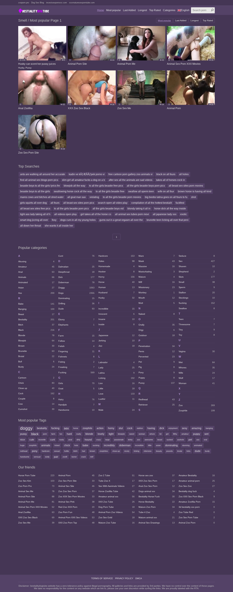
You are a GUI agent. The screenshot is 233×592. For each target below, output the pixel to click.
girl (167, 434)
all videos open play (65, 214)
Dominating (76, 298)
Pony (157, 372)
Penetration (157, 346)
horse (75, 428)
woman (142, 434)
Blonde (36, 335)
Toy (197, 335)
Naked (157, 314)
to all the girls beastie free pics (106, 185)
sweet (131, 434)
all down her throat (30, 225)
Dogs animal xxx (157, 491)
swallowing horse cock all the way (73, 191)
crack (83, 457)
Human (116, 287)
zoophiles (104, 451)
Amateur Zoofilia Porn (197, 501)
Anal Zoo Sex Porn (157, 486)
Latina (116, 373)
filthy (175, 434)
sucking (96, 445)
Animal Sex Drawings (157, 522)
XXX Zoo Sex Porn (157, 481)
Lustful (116, 399)
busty (207, 451)
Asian (36, 287)
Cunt (76, 256)
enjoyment (173, 428)
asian (158, 445)
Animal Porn (76, 475)
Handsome (76, 410)
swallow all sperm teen (141, 191)
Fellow (76, 341)
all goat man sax (76, 197)
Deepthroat (76, 272)
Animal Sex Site (76, 486)
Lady (116, 367)
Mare (157, 256)
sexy (184, 428)
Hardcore (116, 256)
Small (197, 282)
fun (61, 434)
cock (129, 428)
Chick (36, 383)
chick (67, 445)
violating (94, 197)
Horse (116, 282)
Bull (36, 361)
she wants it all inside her (59, 225)
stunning (186, 445)
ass (197, 440)
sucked (170, 440)
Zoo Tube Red (197, 512)
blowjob (121, 434)
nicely (126, 451)
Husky (21, 67)
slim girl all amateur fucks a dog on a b (83, 180)
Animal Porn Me (36, 501)
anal (70, 440)
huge (22, 445)
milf (91, 457)
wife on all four (166, 191)
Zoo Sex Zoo (197, 486)
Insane (116, 319)
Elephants (76, 324)
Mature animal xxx (157, 517)
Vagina (197, 351)
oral (205, 440)
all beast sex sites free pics (35, 208)
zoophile (87, 428)
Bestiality (36, 319)
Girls (76, 383)
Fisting (76, 362)
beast (159, 440)
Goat (76, 388)
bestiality (42, 428)
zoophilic (33, 445)
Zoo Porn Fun (76, 512)
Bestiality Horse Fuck (157, 496)
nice (22, 439)
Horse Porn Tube (36, 475)
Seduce (197, 256)
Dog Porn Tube (116, 507)
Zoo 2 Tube (116, 475)
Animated (36, 282)
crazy (98, 440)
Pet (157, 362)
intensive (148, 451)
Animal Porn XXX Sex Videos (76, 517)
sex (66, 428)
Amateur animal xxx (116, 496)
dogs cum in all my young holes (78, 220)
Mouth (157, 297)
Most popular (113, 10)
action (100, 428)
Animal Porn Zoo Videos (116, 512)
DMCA (138, 578)
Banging (36, 309)
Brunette (36, 351)
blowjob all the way (74, 185)
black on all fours (165, 174)
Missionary (157, 287)
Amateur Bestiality (197, 475)
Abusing (36, 261)
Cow (36, 404)
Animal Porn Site (36, 496)
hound (88, 439)
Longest (142, 10)
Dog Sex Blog (37, 2)
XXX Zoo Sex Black (36, 517)
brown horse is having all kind (194, 191)
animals (45, 445)
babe (85, 445)
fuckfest (180, 202)
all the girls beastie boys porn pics (146, 185)
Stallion (197, 292)
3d (160, 434)
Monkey (157, 292)
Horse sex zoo (157, 475)
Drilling (76, 303)
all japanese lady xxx (164, 214)
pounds (169, 451)
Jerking (116, 340)
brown (92, 451)
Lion (116, 383)
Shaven (197, 266)
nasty (61, 440)
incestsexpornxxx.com (56, 2)
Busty (36, 366)
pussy (23, 434)
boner (74, 457)
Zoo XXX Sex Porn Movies (76, 496)
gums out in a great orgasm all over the (121, 220)
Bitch (36, 324)
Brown (36, 346)
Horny (116, 277)
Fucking (76, 372)
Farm (76, 335)
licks (188, 451)
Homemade (116, 266)
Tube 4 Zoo (157, 512)
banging (209, 428)
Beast (36, 314)
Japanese (116, 335)
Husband (116, 292)
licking (136, 451)
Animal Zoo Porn (197, 522)
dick (161, 428)
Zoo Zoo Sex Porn (76, 491)
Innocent (116, 314)
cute (31, 439)
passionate (119, 440)
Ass (36, 293)
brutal (179, 451)
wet (206, 434)
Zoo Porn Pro (36, 486)
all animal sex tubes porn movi (132, 214)
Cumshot (36, 409)
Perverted (157, 356)
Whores (197, 367)
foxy (54, 220)
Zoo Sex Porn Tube (197, 517)
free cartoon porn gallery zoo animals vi (130, 174)
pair (56, 456)
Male (116, 410)
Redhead (157, 399)
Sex (197, 261)
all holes (184, 174)
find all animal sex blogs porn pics (39, 180)
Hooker (116, 271)
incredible (139, 445)
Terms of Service (102, 578)
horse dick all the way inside (170, 208)
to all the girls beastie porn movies (122, 197)
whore (152, 434)
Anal (36, 272)
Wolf (197, 378)
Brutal (36, 356)
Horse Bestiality (157, 501)
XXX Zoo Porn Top (76, 522)
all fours (55, 202)
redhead (23, 451)
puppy (196, 434)
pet (190, 439)
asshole (180, 440)
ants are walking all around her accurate (42, 174)
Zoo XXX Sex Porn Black (197, 496)
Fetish (76, 346)
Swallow (197, 308)
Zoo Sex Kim (36, 481)
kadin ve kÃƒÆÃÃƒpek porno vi (87, 174)
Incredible (116, 308)
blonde (89, 434)
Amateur (36, 266)
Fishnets (76, 356)
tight (111, 434)
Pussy (29, 67)
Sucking (197, 303)
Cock (36, 393)
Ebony (76, 319)
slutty (47, 457)
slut (121, 428)
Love (116, 393)
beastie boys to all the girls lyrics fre (40, 185)
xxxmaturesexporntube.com (82, 2)
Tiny (197, 329)
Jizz (116, 346)
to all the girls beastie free (110, 191)
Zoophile (197, 410)
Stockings (197, 297)
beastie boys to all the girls (35, 191)
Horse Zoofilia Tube (116, 491)
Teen (197, 319)
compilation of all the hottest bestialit (151, 202)
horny (111, 428)
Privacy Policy (124, 578)
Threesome (197, 324)
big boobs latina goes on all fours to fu (166, 197)
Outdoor (157, 335)
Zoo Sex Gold (116, 517)
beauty (159, 451)
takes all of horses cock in (170, 180)
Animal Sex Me (36, 491)
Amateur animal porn (197, 481)
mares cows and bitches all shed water (42, 197)
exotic (183, 214)
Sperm (197, 287)
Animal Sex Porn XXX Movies (36, 507)
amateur (185, 434)
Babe (36, 304)
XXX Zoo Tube (116, 501)
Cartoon (36, 377)
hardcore (46, 451)
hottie (66, 451)
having (151, 428)
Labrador (116, 362)
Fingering (76, 351)
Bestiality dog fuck (197, 491)
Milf (157, 282)
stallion (140, 428)
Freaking (76, 367)
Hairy (76, 399)
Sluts (197, 277)
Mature (157, 277)
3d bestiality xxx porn (197, 507)
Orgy (157, 330)
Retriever (157, 404)
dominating (171, 445)
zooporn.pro (23, 2)
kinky (130, 440)
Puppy (157, 377)
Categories (169, 10)
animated (198, 445)
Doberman (76, 282)
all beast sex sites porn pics (78, 202)
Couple (36, 398)
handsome (24, 457)
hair (83, 451)
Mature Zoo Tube (116, 522)
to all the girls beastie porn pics (71, 208)
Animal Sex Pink (76, 501)
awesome (149, 440)
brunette (42, 440)
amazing (196, 428)
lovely (101, 434)
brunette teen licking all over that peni (167, 220)
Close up (36, 388)
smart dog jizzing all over (34, 220)
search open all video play (112, 202)
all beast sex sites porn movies (186, 185)
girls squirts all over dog (33, 202)
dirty (78, 440)
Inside (116, 324)
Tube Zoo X (116, 481)
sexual (57, 451)
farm (53, 434)
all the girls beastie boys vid (108, 208)
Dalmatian (76, 266)
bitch (75, 451)
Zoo (197, 405)
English (185, 10)
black (35, 434)
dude (198, 451)
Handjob (76, 404)
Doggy (76, 287)
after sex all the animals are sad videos (130, 180)
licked (57, 445)
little (150, 445)
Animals (36, 277)
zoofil (65, 457)
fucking (55, 428)
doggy (26, 428)
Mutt (157, 303)
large (107, 440)
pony (34, 451)
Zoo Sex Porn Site (76, 481)
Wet (197, 362)
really (78, 434)
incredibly (109, 445)
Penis (157, 351)
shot (193, 197)
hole (76, 445)
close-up (116, 451)
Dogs (76, 293)
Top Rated (155, 10)
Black (36, 330)
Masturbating (157, 271)
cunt (52, 439)
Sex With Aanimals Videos (116, 486)
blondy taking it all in (138, 208)
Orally (157, 324)
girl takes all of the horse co (96, 214)
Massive (157, 266)
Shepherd (197, 271)
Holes (116, 261)
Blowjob (36, 340)
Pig (157, 367)
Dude (76, 308)
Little (116, 388)
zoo (138, 440)
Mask (157, 261)
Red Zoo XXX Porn (76, 507)
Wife (197, 373)
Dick (76, 277)
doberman (125, 445)
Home (100, 10)
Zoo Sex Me (36, 522)
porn (45, 434)
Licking (116, 378)
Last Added (129, 10)
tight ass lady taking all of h (35, 214)
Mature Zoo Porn (157, 507)
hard (69, 434)
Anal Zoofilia (36, 512)
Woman (197, 383)
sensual (37, 457)
